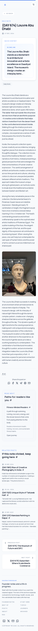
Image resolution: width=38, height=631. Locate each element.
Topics (23, 605)
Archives (24, 611)
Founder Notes (8, 602)
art (5, 374)
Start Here (25, 602)
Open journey (12, 435)
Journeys (24, 608)
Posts (4, 608)
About (4, 611)
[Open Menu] (33, 4)
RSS (3, 615)
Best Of (5, 605)
